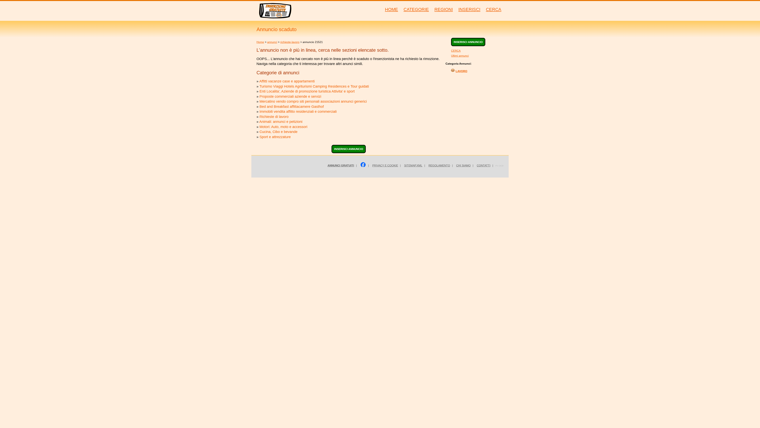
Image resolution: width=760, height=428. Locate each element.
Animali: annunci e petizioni (280, 122)
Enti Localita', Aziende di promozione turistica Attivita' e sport (307, 91)
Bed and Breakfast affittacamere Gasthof (291, 107)
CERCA (456, 50)
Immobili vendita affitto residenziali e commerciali (298, 112)
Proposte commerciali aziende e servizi (290, 96)
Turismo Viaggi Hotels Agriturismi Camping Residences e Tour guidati (314, 86)
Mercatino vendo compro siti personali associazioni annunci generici (313, 101)
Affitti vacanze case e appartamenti (287, 81)
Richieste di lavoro (274, 117)
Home (260, 42)
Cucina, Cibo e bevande (278, 132)
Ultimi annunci (460, 55)
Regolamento (439, 165)
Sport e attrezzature (275, 137)
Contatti (483, 165)
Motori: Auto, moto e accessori (283, 127)
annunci (272, 42)
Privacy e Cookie (385, 165)
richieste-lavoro (289, 42)
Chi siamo (463, 165)
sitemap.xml (413, 165)
